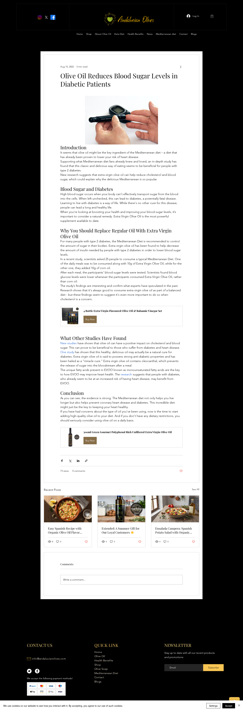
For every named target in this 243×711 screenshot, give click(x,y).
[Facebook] (52, 17)
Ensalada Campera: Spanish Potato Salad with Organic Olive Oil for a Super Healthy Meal (174, 530)
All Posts (49, 44)
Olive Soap (101, 668)
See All (195, 489)
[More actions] (181, 67)
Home (98, 652)
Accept (228, 705)
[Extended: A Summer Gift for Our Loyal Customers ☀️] (121, 509)
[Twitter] (46, 17)
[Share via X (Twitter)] (70, 460)
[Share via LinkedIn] (78, 460)
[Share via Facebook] (61, 460)
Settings (213, 705)
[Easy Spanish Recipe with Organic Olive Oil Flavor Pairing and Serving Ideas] (68, 509)
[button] (212, 16)
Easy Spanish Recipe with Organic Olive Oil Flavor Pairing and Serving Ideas (65, 530)
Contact (99, 677)
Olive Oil (99, 656)
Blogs (97, 681)
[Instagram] (39, 17)
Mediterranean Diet (106, 673)
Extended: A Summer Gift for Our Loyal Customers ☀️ (121, 530)
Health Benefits (103, 660)
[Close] (239, 705)
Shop (97, 664)
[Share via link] (86, 460)
